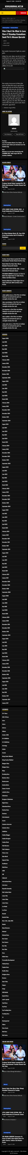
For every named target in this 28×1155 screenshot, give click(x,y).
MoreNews (23, 1151)
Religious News (6, 974)
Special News (5, 996)
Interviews (4, 885)
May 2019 (4, 649)
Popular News (5, 967)
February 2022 (5, 531)
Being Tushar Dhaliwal (7, 756)
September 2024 (6, 420)
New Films (4, 949)
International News (6, 881)
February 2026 (5, 360)
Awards (4, 753)
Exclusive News (14, 27)
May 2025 (4, 392)
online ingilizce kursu (7, 295)
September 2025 (6, 378)
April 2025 (4, 395)
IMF (3, 874)
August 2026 (5, 338)
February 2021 (5, 574)
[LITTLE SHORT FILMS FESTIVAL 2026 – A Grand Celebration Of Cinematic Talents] (14, 199)
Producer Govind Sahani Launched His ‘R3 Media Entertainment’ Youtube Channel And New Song (14, 185)
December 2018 (6, 667)
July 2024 (4, 428)
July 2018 (4, 685)
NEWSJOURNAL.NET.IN (14, 6)
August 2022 (5, 510)
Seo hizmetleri (5, 309)
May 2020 (4, 606)
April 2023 (4, 481)
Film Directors (5, 846)
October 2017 (5, 696)
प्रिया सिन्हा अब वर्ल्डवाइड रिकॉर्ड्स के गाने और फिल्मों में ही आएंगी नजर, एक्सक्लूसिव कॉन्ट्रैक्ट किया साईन (14, 297)
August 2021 (5, 553)
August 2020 (5, 596)
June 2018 (4, 689)
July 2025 (4, 385)
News (3, 953)
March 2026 (5, 356)
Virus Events (5, 1028)
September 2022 (6, 506)
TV (2, 1017)
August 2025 (5, 381)
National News (5, 935)
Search (4, 244)
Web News (4, 1031)
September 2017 (6, 699)
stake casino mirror (7, 324)
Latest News (5, 903)
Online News (5, 956)
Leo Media (4, 906)
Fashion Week (5, 842)
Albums (4, 731)
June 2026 (4, 345)
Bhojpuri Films (5, 763)
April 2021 (4, 567)
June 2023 (4, 474)
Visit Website (8, 134)
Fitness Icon (5, 853)
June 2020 (4, 603)
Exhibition (4, 831)
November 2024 (6, 413)
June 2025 (4, 388)
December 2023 (6, 453)
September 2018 (6, 678)
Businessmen (5, 781)
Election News (5, 810)
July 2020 (4, 599)
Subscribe (23, 13)
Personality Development (8, 960)
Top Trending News (6, 1010)
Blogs (3, 771)
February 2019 (5, 660)
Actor (3, 720)
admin (5, 41)
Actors (3, 724)
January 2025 (5, 406)
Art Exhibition (5, 738)
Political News (5, 964)
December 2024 (6, 410)
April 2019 (4, 653)
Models (4, 924)
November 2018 (6, 671)
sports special (5, 999)
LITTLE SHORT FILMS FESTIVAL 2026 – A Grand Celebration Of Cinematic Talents (13, 210)
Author (4, 749)
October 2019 (5, 631)
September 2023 (6, 463)
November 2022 (6, 499)
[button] (2, 13)
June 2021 (4, 560)
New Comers (5, 942)
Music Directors (6, 928)
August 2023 (5, 467)
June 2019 (4, 646)
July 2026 (4, 342)
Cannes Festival (6, 788)
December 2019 (6, 624)
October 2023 (5, 460)
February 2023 (5, 488)
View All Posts (20, 134)
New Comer (5, 939)
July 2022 (4, 513)
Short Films (5, 981)
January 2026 (5, 363)
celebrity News (5, 792)
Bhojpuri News (5, 767)
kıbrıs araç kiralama (7, 302)
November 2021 (6, 542)
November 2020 (6, 585)
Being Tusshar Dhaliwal (7, 760)
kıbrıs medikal (5, 317)
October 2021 (5, 546)
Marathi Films (5, 917)
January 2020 (5, 621)
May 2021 (4, 564)
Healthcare (5, 863)
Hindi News (5, 867)
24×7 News (4, 713)
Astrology (4, 746)
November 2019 (6, 628)
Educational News (6, 806)
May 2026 (4, 349)
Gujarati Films (5, 860)
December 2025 (6, 367)
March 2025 (5, 399)
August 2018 (5, 681)
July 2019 (4, 642)
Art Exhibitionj (5, 742)
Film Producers (6, 849)
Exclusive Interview (7, 824)
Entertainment (5, 817)
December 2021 (6, 538)
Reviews (4, 978)
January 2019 (5, 664)
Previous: (13, 143)
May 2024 (4, 435)
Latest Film (5, 896)
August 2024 (5, 424)
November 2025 (6, 370)
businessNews (5, 785)
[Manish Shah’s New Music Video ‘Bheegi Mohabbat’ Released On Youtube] (14, 1078)
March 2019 (5, 656)
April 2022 (4, 524)
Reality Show (5, 971)
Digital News (5, 803)
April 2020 (4, 610)
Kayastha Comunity (6, 888)
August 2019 (5, 639)
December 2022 (6, 496)
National (4, 931)
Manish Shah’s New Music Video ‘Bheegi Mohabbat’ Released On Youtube (11, 265)
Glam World (5, 856)
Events (3, 821)
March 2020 (5, 614)
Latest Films (5, 899)
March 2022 (5, 528)
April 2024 (4, 438)
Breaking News (6, 27)
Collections (5, 796)
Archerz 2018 (5, 735)
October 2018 (5, 674)
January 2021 (5, 578)
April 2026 (4, 353)
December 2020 (6, 581)
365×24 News (5, 717)
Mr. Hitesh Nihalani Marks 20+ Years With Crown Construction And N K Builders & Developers (13, 235)
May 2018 (4, 692)
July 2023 (4, 471)
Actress (4, 728)
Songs (3, 989)
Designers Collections (7, 799)
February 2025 (5, 403)
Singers (4, 985)
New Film (4, 946)
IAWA (3, 871)
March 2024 (5, 442)
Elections (4, 813)
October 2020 (5, 589)
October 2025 (5, 374)
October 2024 (5, 417)
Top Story (4, 1006)
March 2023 (5, 485)
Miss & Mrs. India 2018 (7, 921)
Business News (5, 778)
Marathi (4, 914)
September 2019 (6, 635)
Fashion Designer (6, 838)
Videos (3, 1024)
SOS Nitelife (5, 992)
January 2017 (5, 703)
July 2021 (4, 556)
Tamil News (5, 1003)
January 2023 (5, 492)
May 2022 (4, 521)
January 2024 (5, 449)
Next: (12, 152)
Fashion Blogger (6, 835)
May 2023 (4, 478)
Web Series (5, 1035)
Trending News (5, 1014)
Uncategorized (5, 1021)
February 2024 (5, 445)
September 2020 (6, 592)
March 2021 (5, 571)
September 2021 (6, 549)
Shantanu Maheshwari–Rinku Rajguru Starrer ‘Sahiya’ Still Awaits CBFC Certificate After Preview (13, 282)
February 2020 (5, 617)
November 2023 (6, 456)
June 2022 (4, 517)
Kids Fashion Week (6, 892)
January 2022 (5, 535)
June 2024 (4, 431)
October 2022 (5, 503)
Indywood (4, 878)
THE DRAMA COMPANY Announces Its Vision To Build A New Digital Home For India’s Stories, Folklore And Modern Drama (13, 275)
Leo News (4, 910)
